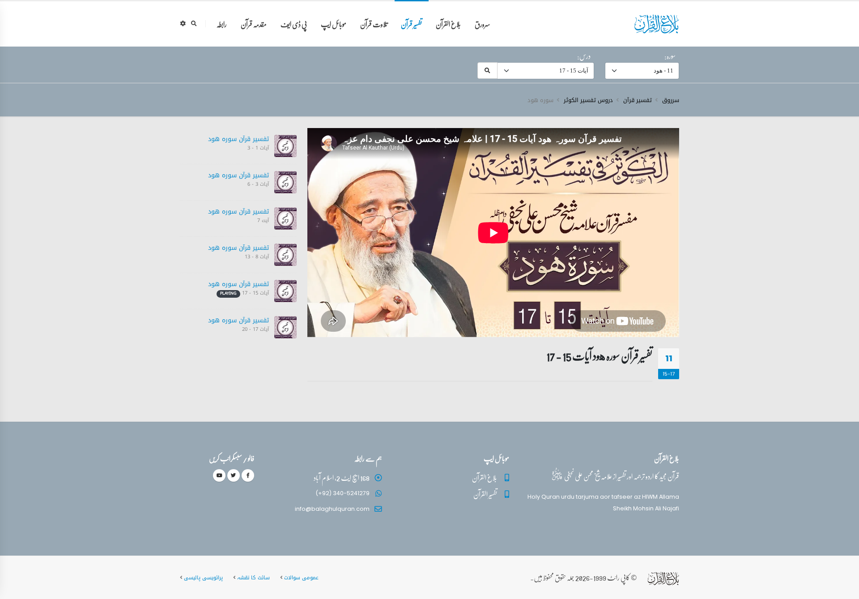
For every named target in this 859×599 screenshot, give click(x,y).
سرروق (670, 100)
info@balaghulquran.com (332, 509)
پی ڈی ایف (294, 24)
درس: (584, 56)
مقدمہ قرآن (254, 24)
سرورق (482, 24)
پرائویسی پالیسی (203, 577)
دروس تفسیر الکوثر (588, 100)
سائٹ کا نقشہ (253, 577)
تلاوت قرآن (373, 24)
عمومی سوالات (301, 577)
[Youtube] (219, 475)
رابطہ (222, 24)
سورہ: (670, 56)
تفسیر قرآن (411, 24)
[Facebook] (248, 475)
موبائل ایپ (333, 24)
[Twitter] (233, 475)
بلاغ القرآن (448, 24)
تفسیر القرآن (485, 494)
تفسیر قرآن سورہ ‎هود (238, 139)
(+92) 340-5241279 (342, 493)
